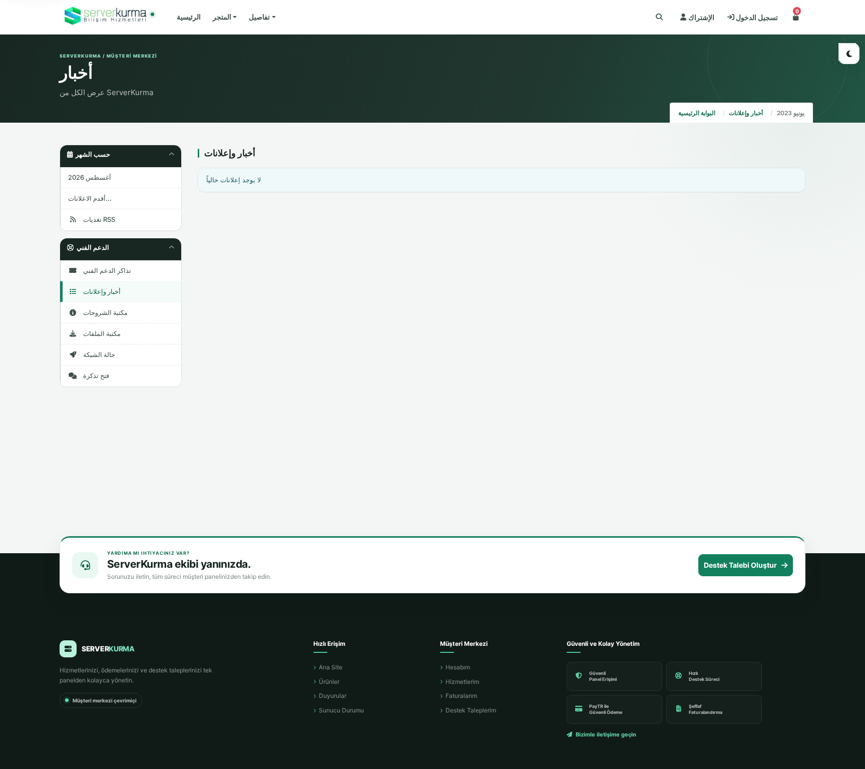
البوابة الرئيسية (696, 113)
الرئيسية (189, 17)
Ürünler (329, 681)
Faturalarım (461, 695)
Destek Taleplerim (471, 710)
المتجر (222, 17)
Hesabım (458, 667)
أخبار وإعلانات (746, 113)
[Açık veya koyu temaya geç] (848, 53)
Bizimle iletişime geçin (606, 734)
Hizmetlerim (462, 681)
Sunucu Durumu (341, 710)
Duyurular (332, 695)
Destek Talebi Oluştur (740, 565)
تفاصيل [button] (259, 17)
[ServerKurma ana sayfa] (107, 17)
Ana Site (330, 667)
